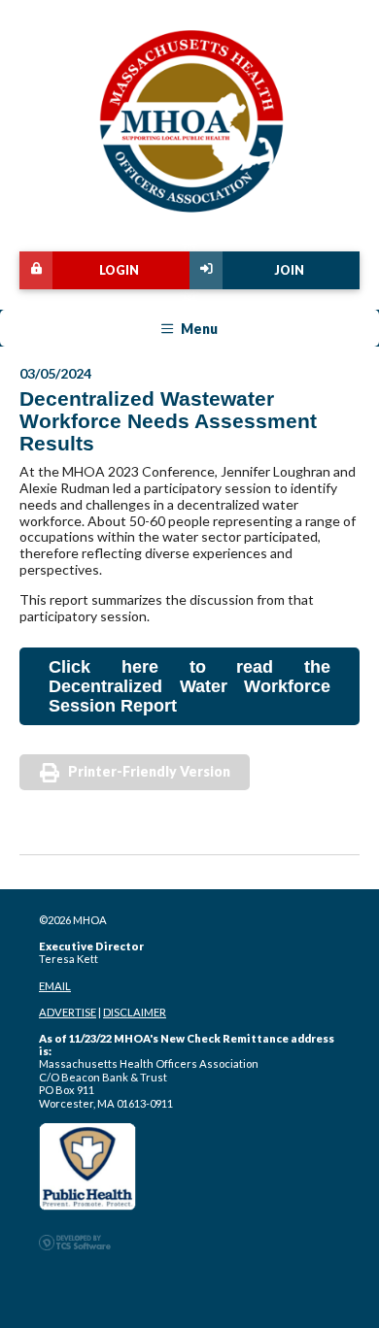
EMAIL (55, 985)
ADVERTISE (67, 1012)
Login (119, 270)
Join (289, 270)
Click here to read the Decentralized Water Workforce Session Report (189, 686)
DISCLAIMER (134, 1012)
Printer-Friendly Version (149, 771)
